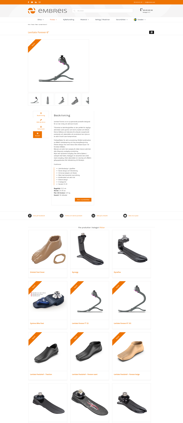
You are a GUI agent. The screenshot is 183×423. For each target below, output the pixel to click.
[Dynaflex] (134, 231)
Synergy (76, 273)
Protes (32, 24)
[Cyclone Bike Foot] (48, 283)
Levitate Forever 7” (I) (81, 326)
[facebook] (28, 2)
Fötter (36, 24)
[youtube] (32, 2)
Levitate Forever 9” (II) (125, 326)
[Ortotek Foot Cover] (48, 231)
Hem (29, 24)
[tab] (41, 114)
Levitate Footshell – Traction (41, 378)
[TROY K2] (91, 388)
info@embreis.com (150, 2)
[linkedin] (36, 2)
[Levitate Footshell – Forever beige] (134, 336)
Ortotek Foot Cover (37, 273)
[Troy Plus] (48, 388)
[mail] (39, 2)
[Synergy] (91, 231)
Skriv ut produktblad (83, 199)
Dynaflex (119, 273)
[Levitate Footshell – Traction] (48, 336)
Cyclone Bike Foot (37, 326)
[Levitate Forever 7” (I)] (91, 283)
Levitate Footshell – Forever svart (86, 378)
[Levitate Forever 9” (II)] (134, 283)
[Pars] (134, 388)
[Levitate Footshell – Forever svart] (91, 336)
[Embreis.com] (47, 8)
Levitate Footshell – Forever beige (129, 378)
